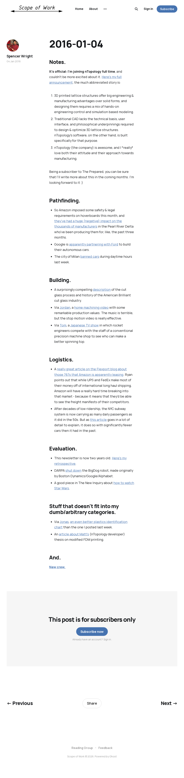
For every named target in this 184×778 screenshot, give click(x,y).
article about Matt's (74, 534)
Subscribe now (92, 631)
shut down (73, 470)
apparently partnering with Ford (93, 244)
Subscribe (167, 9)
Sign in (148, 9)
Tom (63, 325)
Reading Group (82, 748)
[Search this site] (136, 9)
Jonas (64, 522)
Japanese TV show (84, 325)
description (102, 289)
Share (92, 703)
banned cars (89, 256)
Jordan (65, 307)
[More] (105, 9)
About (93, 9)
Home (79, 9)
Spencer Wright (20, 56)
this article (98, 419)
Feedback (105, 748)
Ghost (113, 756)
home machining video (91, 307)
